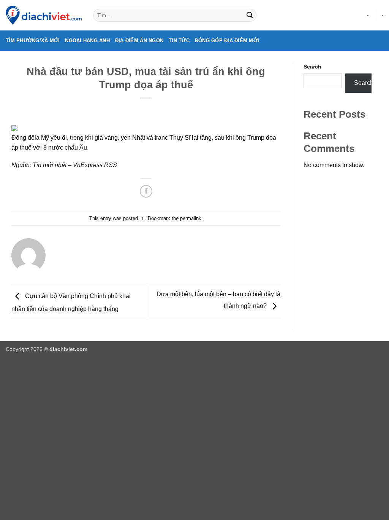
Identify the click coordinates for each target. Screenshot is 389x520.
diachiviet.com (68, 349)
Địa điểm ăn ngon (139, 40)
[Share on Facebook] (146, 191)
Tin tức (179, 40)
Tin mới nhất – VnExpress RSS (75, 165)
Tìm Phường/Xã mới (33, 40)
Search (312, 67)
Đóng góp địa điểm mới (227, 40)
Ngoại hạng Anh (87, 40)
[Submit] (249, 15)
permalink (190, 218)
